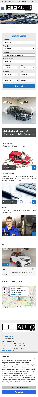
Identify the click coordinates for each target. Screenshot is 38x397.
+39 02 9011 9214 (19, 346)
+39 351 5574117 (28, 1)
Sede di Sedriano (9, 336)
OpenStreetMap (25, 306)
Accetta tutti (19, 392)
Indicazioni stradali (16, 294)
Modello (6, 52)
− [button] (4, 292)
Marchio (6, 46)
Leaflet (17, 306)
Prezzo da (6, 65)
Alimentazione (8, 59)
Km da (5, 78)
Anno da (6, 71)
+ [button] (4, 289)
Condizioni (6, 39)
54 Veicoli (19, 86)
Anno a (22, 71)
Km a (21, 78)
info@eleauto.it (10, 1)
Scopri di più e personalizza (19, 387)
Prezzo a (22, 65)
